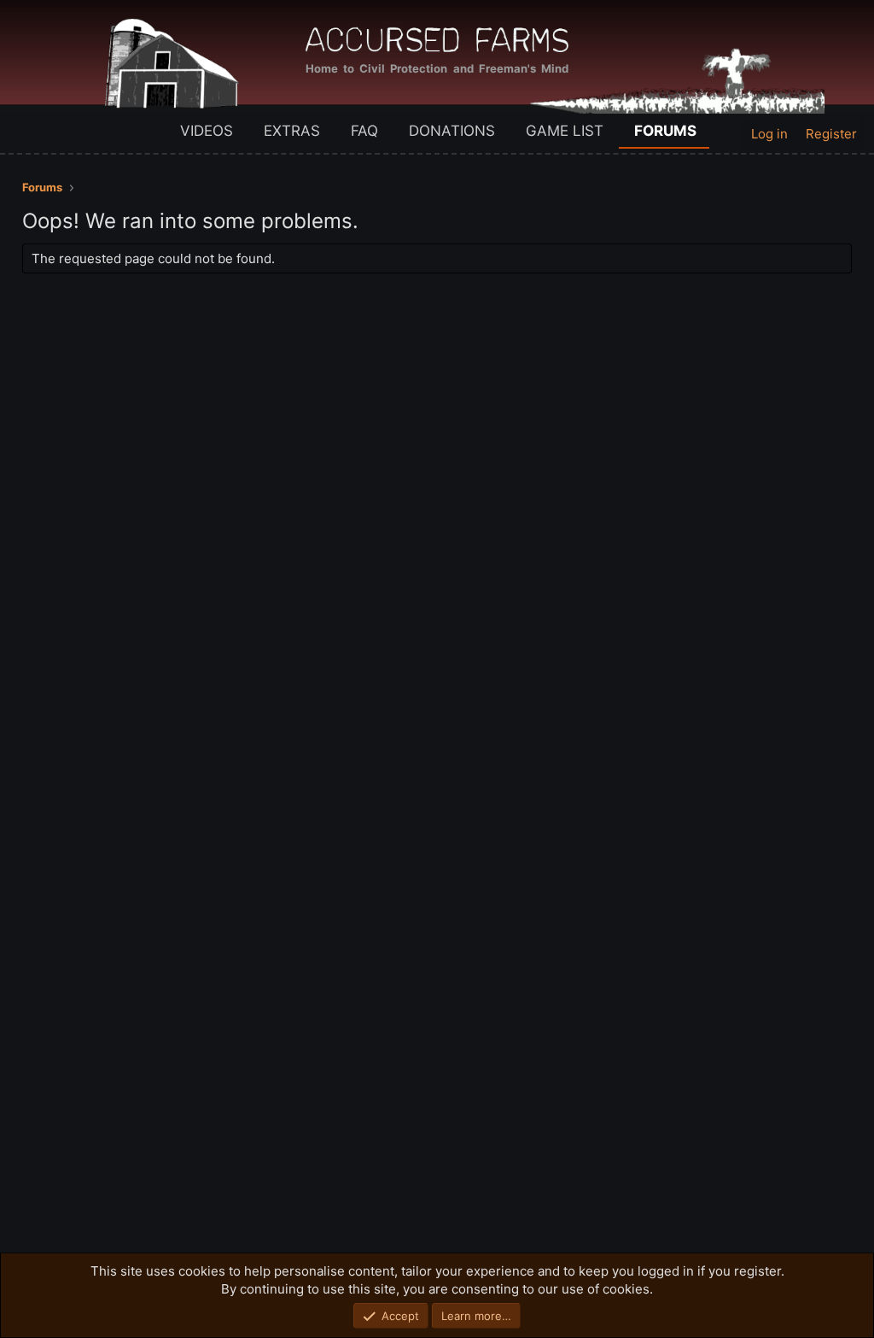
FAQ (364, 130)
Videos (206, 130)
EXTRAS (292, 130)
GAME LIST (564, 130)
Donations (452, 130)
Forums (665, 130)
